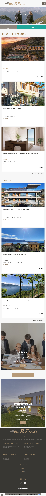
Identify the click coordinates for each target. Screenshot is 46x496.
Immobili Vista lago (7, 439)
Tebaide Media (23, 491)
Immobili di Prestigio (16, 439)
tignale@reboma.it (6, 459)
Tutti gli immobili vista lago (38, 320)
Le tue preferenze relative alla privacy (28, 494)
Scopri (23, 365)
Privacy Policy (20, 488)
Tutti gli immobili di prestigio (37, 173)
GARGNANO (7, 260)
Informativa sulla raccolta (11, 494)
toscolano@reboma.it (7, 448)
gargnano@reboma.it (28, 448)
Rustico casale (39, 439)
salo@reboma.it (27, 459)
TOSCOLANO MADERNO (10, 114)
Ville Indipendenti (24, 439)
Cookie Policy (26, 488)
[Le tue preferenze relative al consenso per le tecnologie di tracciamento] (2, 495)
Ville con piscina (32, 439)
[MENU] (43, 3)
